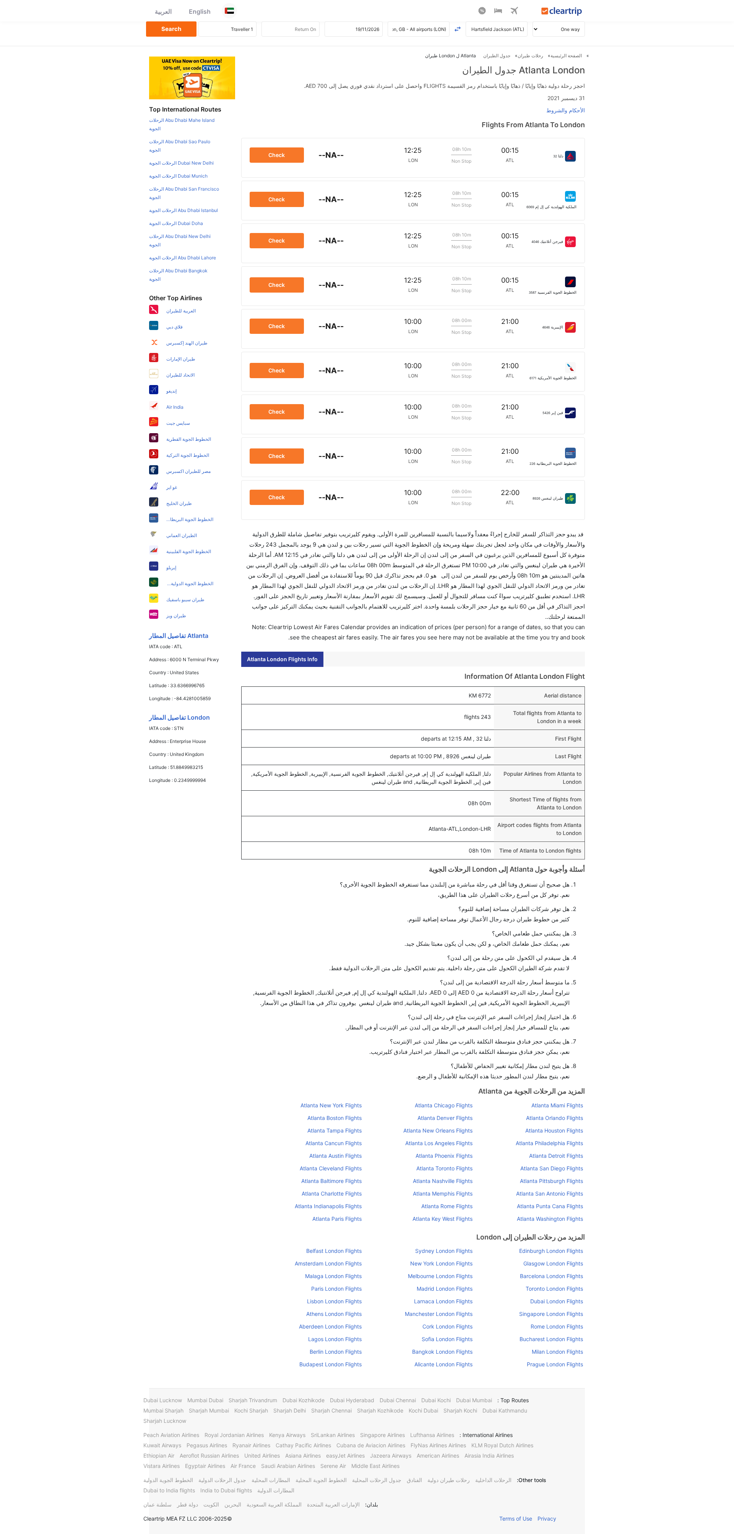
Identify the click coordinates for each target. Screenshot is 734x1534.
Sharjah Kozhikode (380, 1410)
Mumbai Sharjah (163, 1410)
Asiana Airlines (303, 1455)
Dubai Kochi (436, 1400)
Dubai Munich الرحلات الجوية (178, 176)
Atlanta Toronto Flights (444, 1168)
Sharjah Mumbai (209, 1410)
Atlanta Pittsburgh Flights (551, 1181)
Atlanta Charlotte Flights (332, 1193)
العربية (163, 11)
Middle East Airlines (375, 1466)
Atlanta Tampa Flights (334, 1130)
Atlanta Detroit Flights (556, 1155)
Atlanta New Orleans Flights (437, 1130)
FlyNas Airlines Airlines (438, 1445)
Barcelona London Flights (551, 1276)
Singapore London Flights (551, 1314)
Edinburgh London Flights (551, 1251)
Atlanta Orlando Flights (554, 1118)
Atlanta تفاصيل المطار (178, 635)
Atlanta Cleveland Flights (331, 1168)
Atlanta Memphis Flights (442, 1193)
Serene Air (333, 1466)
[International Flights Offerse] (482, 12)
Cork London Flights (447, 1326)
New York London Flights (441, 1263)
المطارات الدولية (275, 1490)
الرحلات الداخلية (493, 1480)
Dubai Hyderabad (352, 1400)
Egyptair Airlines (205, 1466)
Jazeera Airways (390, 1455)
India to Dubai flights (226, 1490)
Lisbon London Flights (334, 1301)
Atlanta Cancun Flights (333, 1143)
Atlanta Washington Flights (550, 1218)
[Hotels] (498, 12)
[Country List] (229, 10)
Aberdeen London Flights (330, 1326)
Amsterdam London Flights (328, 1263)
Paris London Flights (336, 1288)
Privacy (547, 1518)
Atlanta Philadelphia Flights (549, 1143)
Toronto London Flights (554, 1288)
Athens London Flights (334, 1314)
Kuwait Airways (162, 1445)
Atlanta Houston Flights (554, 1130)
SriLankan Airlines (333, 1435)
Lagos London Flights (335, 1339)
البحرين (232, 1504)
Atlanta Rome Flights (446, 1206)
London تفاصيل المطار (179, 717)
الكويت (211, 1504)
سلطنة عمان (157, 1504)
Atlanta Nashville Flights (442, 1181)
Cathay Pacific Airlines (303, 1445)
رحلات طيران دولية (448, 1480)
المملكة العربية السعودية (274, 1504)
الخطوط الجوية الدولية (168, 1480)
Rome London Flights (557, 1326)
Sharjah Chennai (331, 1410)
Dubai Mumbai (474, 1400)
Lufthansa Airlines (432, 1435)
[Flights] (514, 12)
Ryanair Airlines (251, 1445)
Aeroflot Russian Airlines (209, 1455)
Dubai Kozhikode (304, 1400)
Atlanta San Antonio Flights (549, 1193)
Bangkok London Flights (442, 1351)
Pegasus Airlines (207, 1445)
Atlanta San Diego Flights (551, 1168)
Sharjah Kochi (460, 1410)
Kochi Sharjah (251, 1410)
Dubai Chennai (398, 1400)
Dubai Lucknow (162, 1400)
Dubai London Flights (556, 1301)
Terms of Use (515, 1518)
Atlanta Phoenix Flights (444, 1155)
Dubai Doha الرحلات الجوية (176, 223)
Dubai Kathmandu (504, 1410)
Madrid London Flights (444, 1288)
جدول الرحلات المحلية (376, 1480)
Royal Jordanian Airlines (234, 1435)
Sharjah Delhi (289, 1410)
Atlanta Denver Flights (444, 1118)
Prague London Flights (555, 1364)
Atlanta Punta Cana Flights (550, 1206)
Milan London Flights (557, 1351)
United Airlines (262, 1455)
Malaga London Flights (333, 1276)
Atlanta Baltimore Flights (331, 1181)
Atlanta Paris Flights (337, 1218)
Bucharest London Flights (551, 1339)
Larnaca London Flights (443, 1301)
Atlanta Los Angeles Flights (438, 1143)
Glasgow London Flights (553, 1263)
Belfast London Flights (334, 1251)
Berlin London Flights (336, 1351)
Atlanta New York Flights (331, 1105)
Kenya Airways (287, 1435)
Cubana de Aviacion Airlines (370, 1445)
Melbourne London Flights (440, 1276)
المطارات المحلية (271, 1480)
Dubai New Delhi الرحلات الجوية (181, 163)
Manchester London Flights (438, 1314)
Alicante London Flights (443, 1364)
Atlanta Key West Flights (442, 1218)
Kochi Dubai (423, 1410)
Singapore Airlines (382, 1435)
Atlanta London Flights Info (282, 659)
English (200, 11)
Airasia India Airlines (489, 1455)
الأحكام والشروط (565, 110)
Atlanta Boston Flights (334, 1118)
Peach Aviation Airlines (171, 1435)
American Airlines (438, 1455)
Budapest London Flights (330, 1364)
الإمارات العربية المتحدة (333, 1504)
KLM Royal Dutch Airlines (502, 1445)
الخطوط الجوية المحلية (321, 1480)
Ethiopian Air (158, 1455)
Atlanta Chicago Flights (443, 1105)
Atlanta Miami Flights (557, 1105)
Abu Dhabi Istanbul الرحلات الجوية (183, 210)
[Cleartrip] (561, 12)
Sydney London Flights (443, 1251)
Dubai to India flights (169, 1490)
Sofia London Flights (447, 1339)
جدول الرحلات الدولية (222, 1480)
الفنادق (414, 1480)
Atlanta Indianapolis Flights (328, 1206)
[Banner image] (192, 77)
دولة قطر (187, 1504)
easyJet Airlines (345, 1455)
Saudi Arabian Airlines (288, 1466)
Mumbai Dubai (205, 1400)
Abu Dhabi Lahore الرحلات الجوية (182, 258)
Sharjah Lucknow (164, 1420)
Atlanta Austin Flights (335, 1155)
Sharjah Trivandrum (253, 1400)
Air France (243, 1466)
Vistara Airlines (161, 1466)
